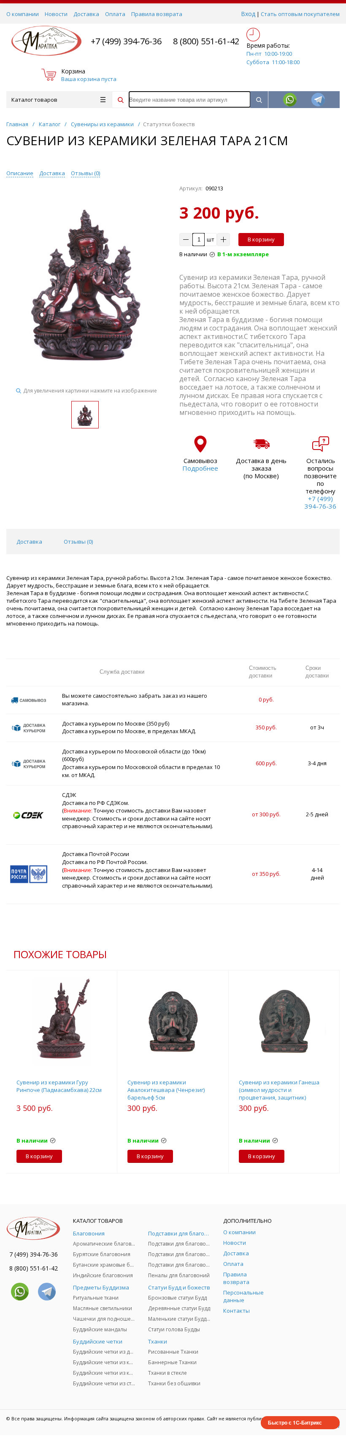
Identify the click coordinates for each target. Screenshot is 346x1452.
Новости (56, 14)
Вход (248, 14)
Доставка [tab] (29, 541)
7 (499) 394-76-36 (33, 1254)
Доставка (86, 14)
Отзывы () (85, 173)
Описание (19, 173)
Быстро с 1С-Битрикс (295, 1422)
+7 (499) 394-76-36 (126, 41)
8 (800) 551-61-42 (206, 41)
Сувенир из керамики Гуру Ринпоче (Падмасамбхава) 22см (59, 1086)
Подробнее (200, 468)
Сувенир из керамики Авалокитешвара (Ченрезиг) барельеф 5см (166, 1089)
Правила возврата (156, 14)
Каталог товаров (34, 99)
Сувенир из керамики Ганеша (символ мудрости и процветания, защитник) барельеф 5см (279, 1093)
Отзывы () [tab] (78, 541)
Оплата (115, 14)
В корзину (261, 239)
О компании (22, 14)
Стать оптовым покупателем (300, 14)
